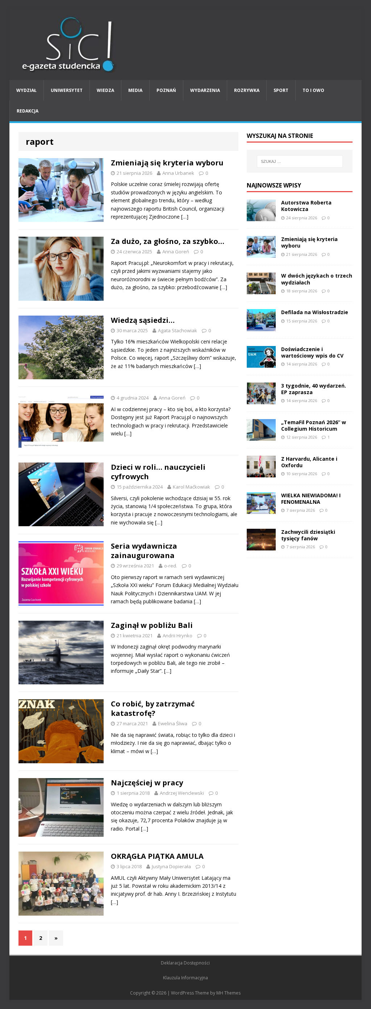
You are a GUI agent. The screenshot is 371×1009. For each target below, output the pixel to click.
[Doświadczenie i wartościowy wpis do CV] (261, 363)
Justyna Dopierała (171, 866)
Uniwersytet (67, 90)
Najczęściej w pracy (147, 783)
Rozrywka (246, 90)
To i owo (313, 90)
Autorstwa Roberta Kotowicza (306, 205)
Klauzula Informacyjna (185, 978)
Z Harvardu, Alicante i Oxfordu (309, 462)
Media (135, 90)
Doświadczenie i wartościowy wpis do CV (312, 352)
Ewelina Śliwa (172, 723)
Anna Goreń (175, 251)
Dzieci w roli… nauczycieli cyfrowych (158, 471)
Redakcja (27, 111)
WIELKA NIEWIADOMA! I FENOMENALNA (311, 498)
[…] (184, 216)
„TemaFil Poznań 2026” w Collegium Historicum (313, 425)
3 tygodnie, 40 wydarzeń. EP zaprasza (313, 389)
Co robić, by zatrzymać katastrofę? (153, 708)
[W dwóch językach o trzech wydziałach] (261, 290)
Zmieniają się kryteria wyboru (167, 163)
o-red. (170, 565)
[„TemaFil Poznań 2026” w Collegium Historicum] (261, 436)
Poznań (166, 90)
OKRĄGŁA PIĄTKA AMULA (157, 856)
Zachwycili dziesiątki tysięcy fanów (308, 535)
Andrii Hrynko (177, 635)
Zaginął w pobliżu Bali (152, 625)
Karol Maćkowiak (191, 487)
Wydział (26, 90)
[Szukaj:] (299, 161)
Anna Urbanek (178, 173)
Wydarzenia (205, 90)
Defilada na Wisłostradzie (314, 312)
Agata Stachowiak (177, 330)
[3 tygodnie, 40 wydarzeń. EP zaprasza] (261, 399)
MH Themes (228, 993)
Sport (281, 90)
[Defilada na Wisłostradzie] (261, 326)
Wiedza (105, 90)
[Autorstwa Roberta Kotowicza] (261, 217)
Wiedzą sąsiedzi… (143, 320)
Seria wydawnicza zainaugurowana (144, 550)
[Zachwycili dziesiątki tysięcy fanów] (261, 546)
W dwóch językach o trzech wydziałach (316, 279)
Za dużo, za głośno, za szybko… (167, 241)
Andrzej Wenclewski (182, 793)
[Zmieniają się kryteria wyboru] (261, 253)
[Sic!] (185, 44)
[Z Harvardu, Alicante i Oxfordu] (261, 472)
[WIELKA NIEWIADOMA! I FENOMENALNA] (261, 509)
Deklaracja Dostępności (185, 963)
